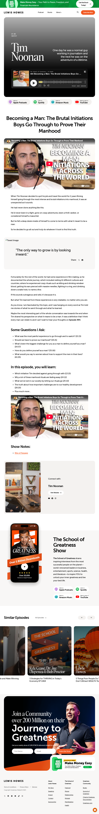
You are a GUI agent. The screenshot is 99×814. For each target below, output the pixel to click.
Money (67, 791)
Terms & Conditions (10, 787)
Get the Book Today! (83, 4)
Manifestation (69, 802)
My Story (51, 788)
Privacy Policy (24, 787)
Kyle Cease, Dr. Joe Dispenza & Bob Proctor (47, 670)
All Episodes (39, 618)
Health (67, 805)
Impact (50, 795)
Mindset (67, 798)
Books (85, 788)
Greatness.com (87, 803)
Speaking (51, 791)
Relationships (69, 795)
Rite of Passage (21, 453)
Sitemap (34, 787)
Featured (67, 788)
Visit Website (54, 493)
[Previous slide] (82, 618)
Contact (50, 798)
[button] (95, 810)
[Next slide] (91, 618)
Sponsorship (52, 802)
